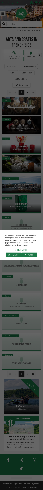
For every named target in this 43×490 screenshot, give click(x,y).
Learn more (23, 250)
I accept (31, 255)
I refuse (14, 255)
